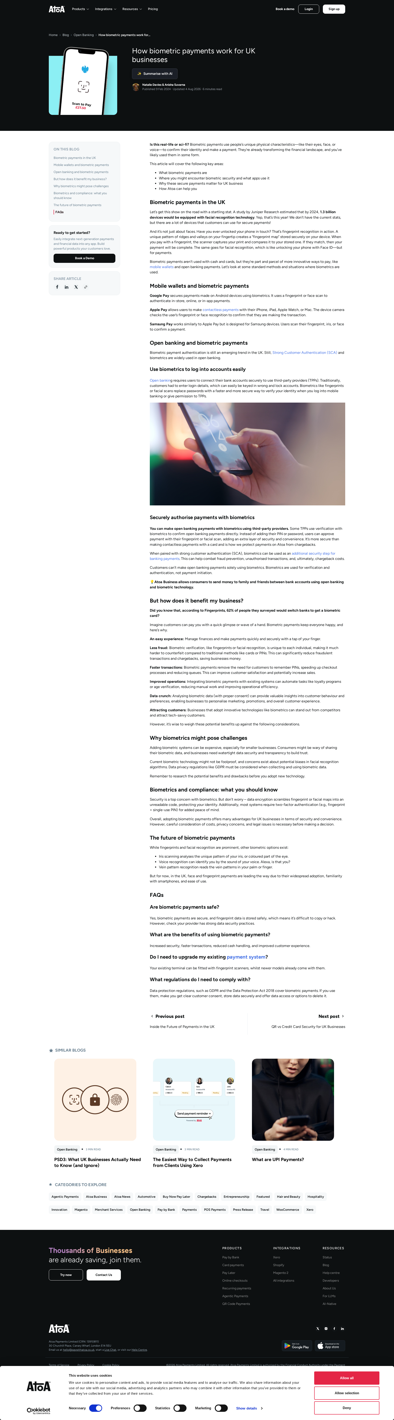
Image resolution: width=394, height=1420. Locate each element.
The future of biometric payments (77, 205)
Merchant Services (109, 1210)
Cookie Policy (110, 1365)
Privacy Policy (86, 1365)
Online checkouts (235, 1281)
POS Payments (215, 1210)
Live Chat (110, 1349)
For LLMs (329, 1296)
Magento (81, 1210)
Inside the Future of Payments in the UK (182, 1026)
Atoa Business (96, 1197)
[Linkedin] (66, 286)
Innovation (59, 1210)
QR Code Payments (236, 1304)
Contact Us (104, 1275)
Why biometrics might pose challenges (81, 186)
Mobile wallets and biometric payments (81, 165)
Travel (264, 1210)
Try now (66, 1275)
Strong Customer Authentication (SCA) (304, 352)
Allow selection (347, 1393)
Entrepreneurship (236, 1197)
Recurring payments (236, 1288)
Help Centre (139, 1349)
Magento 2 (280, 1273)
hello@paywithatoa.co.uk (78, 1349)
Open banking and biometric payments (81, 172)
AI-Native (329, 1304)
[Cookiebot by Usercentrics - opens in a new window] (39, 1411)
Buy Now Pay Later (176, 1197)
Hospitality (316, 1197)
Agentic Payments (65, 1197)
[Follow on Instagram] (326, 1328)
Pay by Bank (166, 1210)
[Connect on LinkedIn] (342, 1328)
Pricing (153, 9)
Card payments (233, 1265)
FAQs (59, 212)
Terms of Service (59, 1365)
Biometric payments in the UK (75, 158)
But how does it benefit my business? (80, 179)
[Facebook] (57, 286)
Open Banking (84, 35)
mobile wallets (162, 267)
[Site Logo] (57, 9)
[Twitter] (76, 286)
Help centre (331, 1273)
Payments (189, 1210)
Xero (309, 1210)
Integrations (103, 9)
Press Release (243, 1210)
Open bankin (160, 380)
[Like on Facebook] (334, 1328)
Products (78, 9)
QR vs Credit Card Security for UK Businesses (308, 1026)
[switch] (140, 1408)
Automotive (147, 1197)
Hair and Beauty (288, 1197)
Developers (331, 1281)
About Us (329, 1288)
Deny (347, 1408)
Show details (246, 1408)
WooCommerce (287, 1210)
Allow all (347, 1378)
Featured (263, 1197)
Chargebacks (206, 1197)
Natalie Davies (151, 84)
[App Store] (330, 1345)
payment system (246, 957)
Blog (65, 35)
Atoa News (122, 1197)
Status (327, 1257)
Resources (130, 9)
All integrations (283, 1281)
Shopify (278, 1265)
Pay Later (228, 1273)
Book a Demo (84, 258)
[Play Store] (297, 1345)
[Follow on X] (318, 1328)
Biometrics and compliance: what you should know (80, 195)
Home (53, 35)
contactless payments (220, 310)
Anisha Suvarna (175, 84)
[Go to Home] (121, 1328)
